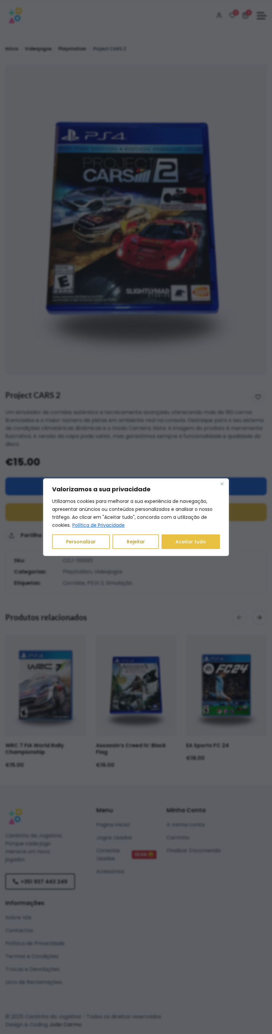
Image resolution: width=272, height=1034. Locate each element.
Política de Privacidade (98, 525)
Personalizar (81, 541)
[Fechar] (222, 484)
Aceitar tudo (190, 541)
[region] (136, 517)
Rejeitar (136, 541)
